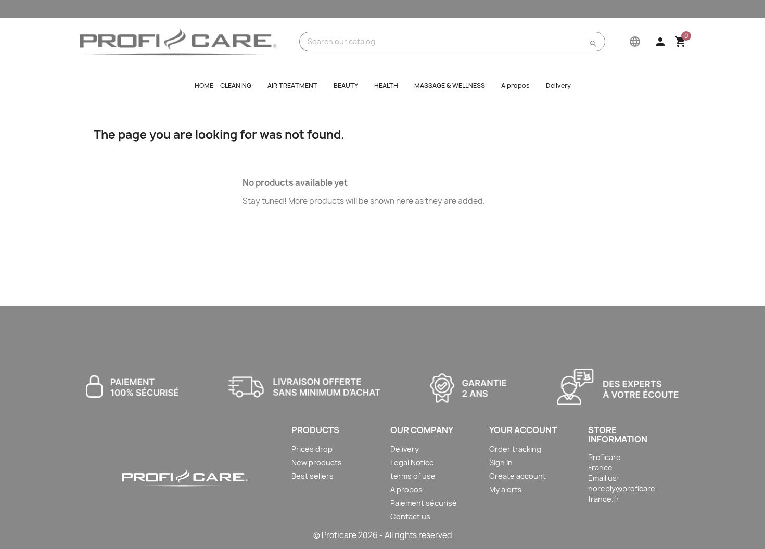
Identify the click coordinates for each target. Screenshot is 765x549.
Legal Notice (412, 462)
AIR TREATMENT (292, 85)
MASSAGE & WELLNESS (449, 85)
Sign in (501, 462)
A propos (515, 85)
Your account (523, 430)
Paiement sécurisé (423, 503)
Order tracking (515, 449)
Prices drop (312, 449)
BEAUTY (346, 85)
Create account (517, 476)
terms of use (413, 476)
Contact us (410, 516)
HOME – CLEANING (223, 85)
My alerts (505, 489)
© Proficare (334, 535)
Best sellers (312, 476)
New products (316, 462)
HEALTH (386, 85)
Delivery (558, 85)
